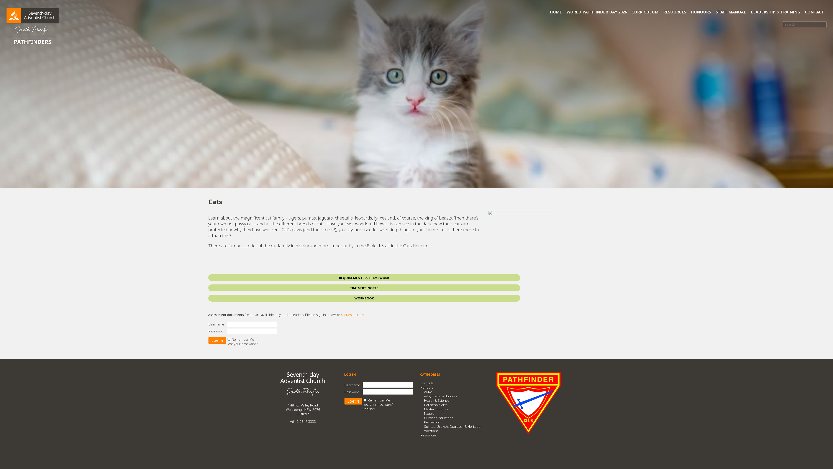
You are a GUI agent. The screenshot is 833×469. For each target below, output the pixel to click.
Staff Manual (731, 12)
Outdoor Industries (438, 418)
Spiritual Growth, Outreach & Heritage (452, 426)
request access (352, 314)
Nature (429, 413)
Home (556, 12)
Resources (674, 12)
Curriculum (644, 12)
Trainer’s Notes (364, 288)
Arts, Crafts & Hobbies (440, 396)
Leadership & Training (775, 12)
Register (369, 409)
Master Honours (436, 409)
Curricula (426, 383)
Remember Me (243, 339)
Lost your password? (242, 344)
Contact (814, 12)
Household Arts (435, 405)
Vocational (431, 431)
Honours (701, 12)
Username (216, 324)
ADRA (428, 392)
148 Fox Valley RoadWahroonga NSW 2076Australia (303, 409)
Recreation (432, 422)
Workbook (364, 298)
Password (215, 331)
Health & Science (436, 400)
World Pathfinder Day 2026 (597, 12)
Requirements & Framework (364, 278)
